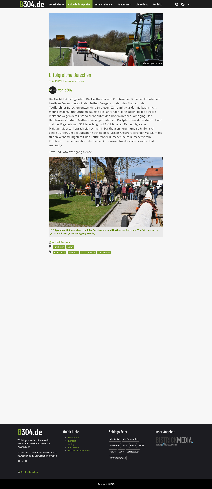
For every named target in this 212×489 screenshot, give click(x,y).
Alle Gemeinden (130, 439)
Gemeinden (55, 4)
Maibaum (73, 252)
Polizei (113, 451)
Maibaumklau (88, 252)
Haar (125, 445)
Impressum (73, 447)
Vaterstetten (133, 451)
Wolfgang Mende (154, 63)
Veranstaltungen (104, 4)
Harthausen (59, 252)
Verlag (71, 444)
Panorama (124, 4)
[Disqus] (106, 299)
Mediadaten (74, 437)
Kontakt (157, 4)
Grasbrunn (59, 246)
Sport (121, 451)
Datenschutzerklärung (79, 450)
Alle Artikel (115, 439)
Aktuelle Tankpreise (79, 4)
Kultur (133, 445)
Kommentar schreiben (73, 81)
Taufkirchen (104, 252)
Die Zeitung (142, 4)
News (70, 246)
